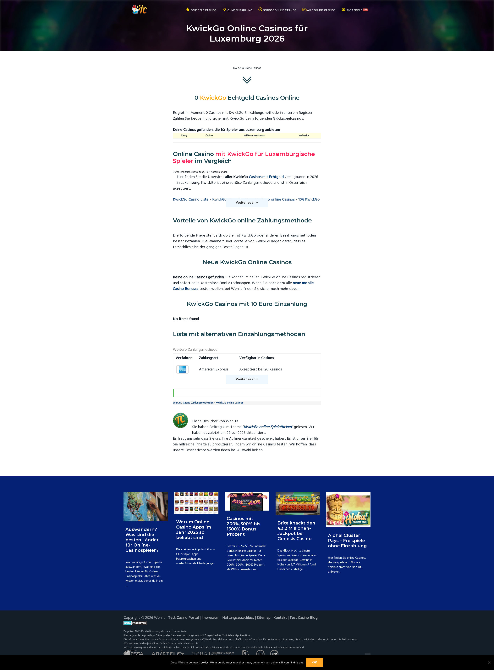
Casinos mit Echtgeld (266, 177)
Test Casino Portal (183, 618)
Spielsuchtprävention (237, 635)
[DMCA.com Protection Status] (247, 623)
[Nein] (489, 662)
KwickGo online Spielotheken (268, 427)
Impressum (210, 618)
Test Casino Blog (304, 618)
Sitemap (264, 618)
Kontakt (280, 618)
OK (314, 662)
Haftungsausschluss (238, 618)
